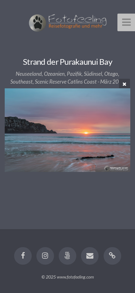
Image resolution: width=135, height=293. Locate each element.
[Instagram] (45, 256)
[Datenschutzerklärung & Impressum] (112, 256)
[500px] (67, 256)
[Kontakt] (90, 256)
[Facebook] (22, 256)
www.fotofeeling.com (75, 276)
